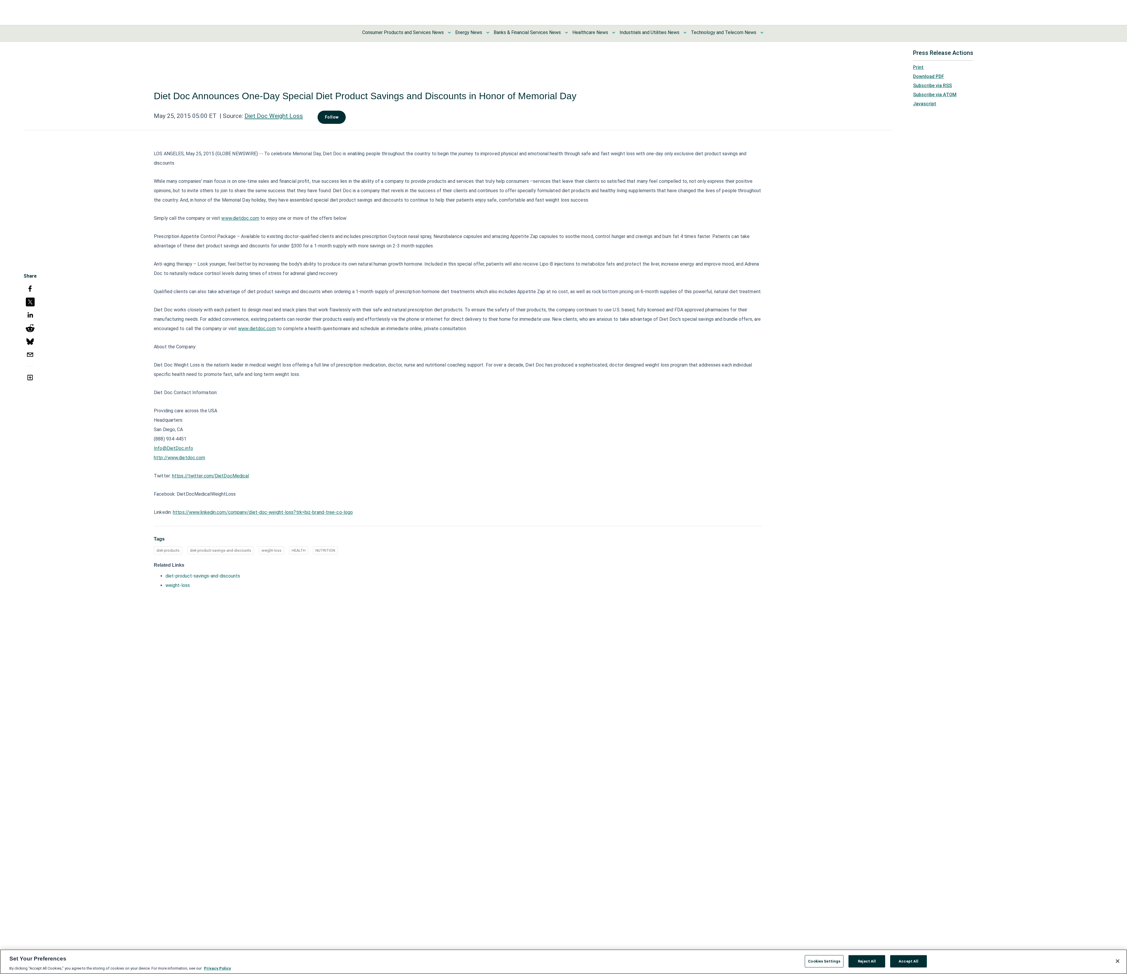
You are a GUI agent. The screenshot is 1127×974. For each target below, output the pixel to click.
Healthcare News (590, 32)
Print (918, 67)
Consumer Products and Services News (403, 32)
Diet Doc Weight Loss (273, 115)
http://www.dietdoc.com (179, 457)
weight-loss (271, 550)
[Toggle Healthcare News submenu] (614, 33)
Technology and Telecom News (723, 32)
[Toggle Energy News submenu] (488, 33)
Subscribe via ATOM (934, 94)
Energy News (468, 32)
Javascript (924, 104)
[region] (563, 961)
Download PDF (928, 76)
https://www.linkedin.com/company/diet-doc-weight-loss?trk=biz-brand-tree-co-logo (263, 512)
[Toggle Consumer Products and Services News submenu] (449, 33)
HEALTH (299, 550)
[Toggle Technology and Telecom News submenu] (762, 33)
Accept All (908, 961)
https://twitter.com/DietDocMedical (210, 476)
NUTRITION (325, 550)
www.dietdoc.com (240, 218)
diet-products (168, 550)
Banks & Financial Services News (527, 32)
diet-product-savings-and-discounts (220, 550)
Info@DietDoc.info (173, 448)
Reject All (867, 961)
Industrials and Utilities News (649, 32)
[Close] (1117, 961)
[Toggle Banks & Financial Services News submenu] (566, 33)
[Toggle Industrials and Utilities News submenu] (685, 33)
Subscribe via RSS (932, 85)
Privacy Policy (217, 968)
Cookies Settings (824, 961)
